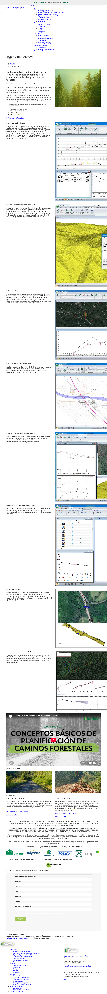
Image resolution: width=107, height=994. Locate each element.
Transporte (41, 32)
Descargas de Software (45, 38)
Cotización (41, 21)
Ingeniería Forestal (44, 25)
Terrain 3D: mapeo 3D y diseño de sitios (51, 12)
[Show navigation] (31, 6)
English (65, 2)
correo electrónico (72, 958)
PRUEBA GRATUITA (62, 817)
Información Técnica (15, 118)
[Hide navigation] (33, 6)
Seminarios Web (43, 18)
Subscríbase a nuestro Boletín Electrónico (78, 966)
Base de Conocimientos (46, 37)
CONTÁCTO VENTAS (38, 2)
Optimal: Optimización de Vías (48, 14)
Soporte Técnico (43, 35)
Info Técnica (24, 812)
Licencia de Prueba (40, 51)
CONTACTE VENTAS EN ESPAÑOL (76, 956)
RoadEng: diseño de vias (46, 11)
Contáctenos (42, 47)
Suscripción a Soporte (45, 42)
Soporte (37, 33)
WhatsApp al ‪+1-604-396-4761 (19, 938)
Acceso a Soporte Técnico (46, 44)
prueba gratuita (11, 815)
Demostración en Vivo (45, 19)
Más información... (12, 812)
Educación (41, 26)
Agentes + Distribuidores (46, 49)
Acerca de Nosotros (40, 45)
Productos (37, 9)
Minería (40, 30)
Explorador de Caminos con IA (48, 16)
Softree (12, 63)
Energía (40, 28)
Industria (37, 23)
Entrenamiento (42, 40)
